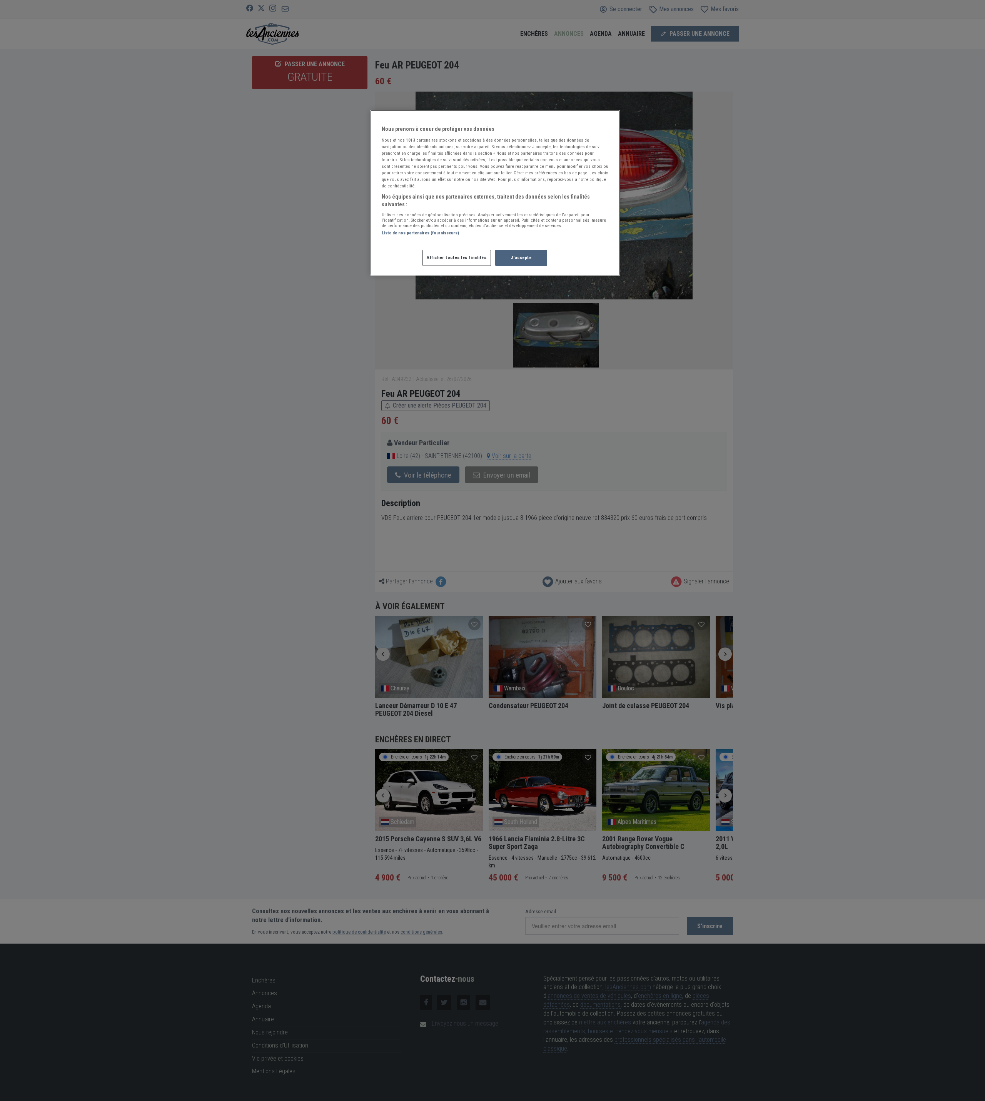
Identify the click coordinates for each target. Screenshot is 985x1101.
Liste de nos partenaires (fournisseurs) (420, 233)
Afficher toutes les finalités (457, 257)
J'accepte (521, 257)
